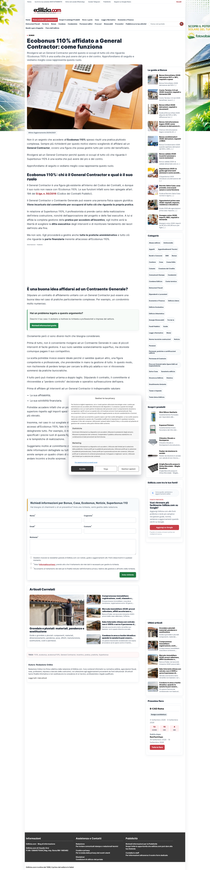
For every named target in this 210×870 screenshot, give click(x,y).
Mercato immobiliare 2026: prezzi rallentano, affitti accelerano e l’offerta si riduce (169, 657)
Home (29, 2)
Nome (32, 515)
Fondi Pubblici (154, 326)
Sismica (169, 378)
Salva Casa (153, 371)
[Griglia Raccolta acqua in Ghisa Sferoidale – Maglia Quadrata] (153, 468)
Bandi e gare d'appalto (34, 28)
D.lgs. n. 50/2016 (46, 193)
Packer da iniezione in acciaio (168, 452)
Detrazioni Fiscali (33, 24)
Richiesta (34, 537)
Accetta (82, 469)
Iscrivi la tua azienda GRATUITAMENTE (48, 2)
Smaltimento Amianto (157, 384)
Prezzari (98, 24)
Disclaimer (80, 857)
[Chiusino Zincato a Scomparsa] (153, 442)
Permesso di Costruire (157, 359)
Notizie (177, 339)
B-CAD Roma (157, 708)
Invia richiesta (128, 575)
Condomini (172, 275)
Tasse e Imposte (155, 391)
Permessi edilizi (86, 24)
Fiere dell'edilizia (52, 28)
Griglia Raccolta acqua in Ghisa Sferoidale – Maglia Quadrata (169, 466)
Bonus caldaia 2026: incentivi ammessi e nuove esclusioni (167, 156)
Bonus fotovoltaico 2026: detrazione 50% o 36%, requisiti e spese (170, 77)
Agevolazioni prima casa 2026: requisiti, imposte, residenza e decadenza (169, 203)
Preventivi (119, 24)
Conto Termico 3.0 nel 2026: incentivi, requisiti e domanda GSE (170, 92)
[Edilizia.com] (47, 10)
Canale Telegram (94, 2)
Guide (165, 326)
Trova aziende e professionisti (45, 20)
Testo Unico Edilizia (156, 397)
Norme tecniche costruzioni (160, 339)
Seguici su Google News (122, 2)
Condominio (72, 24)
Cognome (88, 515)
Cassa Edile (170, 262)
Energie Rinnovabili (156, 320)
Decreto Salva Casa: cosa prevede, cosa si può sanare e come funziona (169, 188)
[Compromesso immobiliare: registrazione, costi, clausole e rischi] (153, 646)
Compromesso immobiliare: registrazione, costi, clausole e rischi (167, 644)
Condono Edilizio (155, 281)
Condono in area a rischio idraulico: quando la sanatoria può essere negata (170, 685)
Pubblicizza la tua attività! (136, 24)
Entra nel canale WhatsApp (75, 2)
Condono (62, 24)
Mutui (168, 333)
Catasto (152, 268)
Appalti (152, 249)
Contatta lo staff (132, 853)
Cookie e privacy (83, 850)
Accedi (178, 2)
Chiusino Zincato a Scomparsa (167, 439)
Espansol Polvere (166, 425)
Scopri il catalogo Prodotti (69, 20)
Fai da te (45, 24)
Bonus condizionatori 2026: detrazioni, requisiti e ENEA (170, 139)
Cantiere (152, 262)
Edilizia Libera (173, 301)
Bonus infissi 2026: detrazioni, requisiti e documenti (168, 107)
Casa (97, 20)
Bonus (53, 24)
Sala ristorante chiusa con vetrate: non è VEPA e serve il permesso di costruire (170, 671)
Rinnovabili (108, 24)
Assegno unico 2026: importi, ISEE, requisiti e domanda (169, 217)
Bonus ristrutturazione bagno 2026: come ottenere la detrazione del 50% (170, 124)
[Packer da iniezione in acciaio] (153, 455)
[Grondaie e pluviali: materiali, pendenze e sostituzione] (153, 632)
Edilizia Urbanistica (156, 314)
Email (32, 526)
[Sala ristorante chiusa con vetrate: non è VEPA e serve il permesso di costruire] (153, 673)
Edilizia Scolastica (156, 307)
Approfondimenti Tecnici (167, 249)
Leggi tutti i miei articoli (37, 678)
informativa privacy (47, 564)
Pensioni (152, 346)
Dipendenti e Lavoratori (158, 294)
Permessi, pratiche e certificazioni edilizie (162, 352)
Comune (88, 526)
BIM (167, 256)
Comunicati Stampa (157, 275)
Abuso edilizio (154, 243)
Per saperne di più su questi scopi (86, 462)
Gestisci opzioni (129, 469)
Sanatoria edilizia (168, 371)
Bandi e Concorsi (155, 256)
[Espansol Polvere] (153, 429)
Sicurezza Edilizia (156, 378)
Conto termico (171, 281)
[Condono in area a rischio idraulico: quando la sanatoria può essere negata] (153, 687)
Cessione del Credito (166, 268)
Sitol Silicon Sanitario (168, 412)
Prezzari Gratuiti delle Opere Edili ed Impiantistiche (163, 365)
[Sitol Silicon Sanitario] (153, 416)
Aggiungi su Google (164, 527)
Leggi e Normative (108, 20)
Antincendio (168, 243)
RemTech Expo (156, 737)
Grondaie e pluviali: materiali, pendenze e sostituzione (168, 630)
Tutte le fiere (157, 747)
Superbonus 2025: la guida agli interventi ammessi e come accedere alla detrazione (170, 171)
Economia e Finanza (126, 20)
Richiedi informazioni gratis (44, 325)
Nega (106, 469)
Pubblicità (107, 2)
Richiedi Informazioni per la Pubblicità (141, 844)
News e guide (87, 20)
